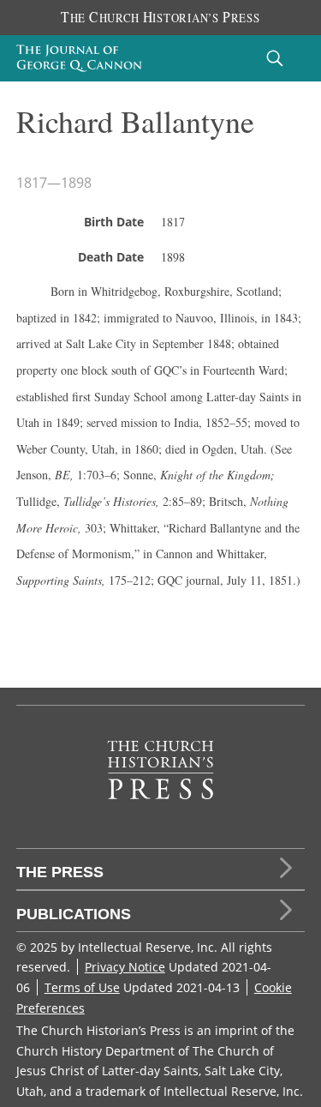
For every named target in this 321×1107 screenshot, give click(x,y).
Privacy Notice (125, 967)
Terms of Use (82, 987)
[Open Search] (274, 57)
